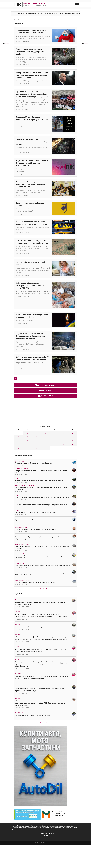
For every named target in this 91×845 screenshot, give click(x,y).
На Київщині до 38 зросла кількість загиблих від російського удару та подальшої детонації (42, 547)
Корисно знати (19, 461)
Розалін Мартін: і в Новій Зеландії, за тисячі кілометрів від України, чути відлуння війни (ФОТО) (40, 603)
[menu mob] (77, 4)
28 (18, 448)
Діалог (18, 593)
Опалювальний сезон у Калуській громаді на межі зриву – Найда (31, 31)
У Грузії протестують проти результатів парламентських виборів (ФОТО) (32, 141)
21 (18, 444)
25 (54, 444)
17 (45, 441)
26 (63, 444)
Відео (17, 659)
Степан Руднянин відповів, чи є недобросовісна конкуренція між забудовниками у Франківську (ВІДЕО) (43, 538)
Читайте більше (45, 589)
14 (18, 441)
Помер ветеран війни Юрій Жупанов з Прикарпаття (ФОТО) (35, 529)
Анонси (18, 647)
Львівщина (18, 571)
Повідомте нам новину (46, 385)
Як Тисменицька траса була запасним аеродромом (32, 715)
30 (36, 448)
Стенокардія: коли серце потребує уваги (31, 263)
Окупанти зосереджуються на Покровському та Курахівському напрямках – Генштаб (30, 336)
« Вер (16, 452)
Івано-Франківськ (20, 535)
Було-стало (19, 624)
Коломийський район (21, 554)
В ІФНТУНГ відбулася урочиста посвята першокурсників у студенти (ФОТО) (41, 505)
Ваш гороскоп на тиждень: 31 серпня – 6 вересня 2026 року (35, 512)
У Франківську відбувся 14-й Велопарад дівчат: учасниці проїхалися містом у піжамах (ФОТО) (41, 488)
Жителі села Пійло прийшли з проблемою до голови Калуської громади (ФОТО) (30, 184)
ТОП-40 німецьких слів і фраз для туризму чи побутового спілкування (32, 241)
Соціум (17, 478)
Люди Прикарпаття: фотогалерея (24, 485)
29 (27, 448)
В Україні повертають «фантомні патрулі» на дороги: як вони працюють (39, 480)
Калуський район (20, 563)
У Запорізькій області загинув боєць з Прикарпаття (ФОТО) (32, 316)
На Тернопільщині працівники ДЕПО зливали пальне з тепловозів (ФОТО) (32, 358)
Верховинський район (21, 527)
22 (27, 444)
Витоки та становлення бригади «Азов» (30, 204)
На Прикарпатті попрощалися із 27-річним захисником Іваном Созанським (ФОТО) (41, 471)
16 (36, 441)
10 (45, 437)
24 (45, 444)
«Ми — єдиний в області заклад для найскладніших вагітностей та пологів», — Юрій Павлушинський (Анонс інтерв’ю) (41, 650)
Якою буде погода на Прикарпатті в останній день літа (33, 463)
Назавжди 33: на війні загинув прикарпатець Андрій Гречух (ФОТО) (32, 118)
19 (63, 441)
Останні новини (23, 455)
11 (54, 437)
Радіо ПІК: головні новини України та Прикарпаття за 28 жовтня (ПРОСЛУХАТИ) (32, 163)
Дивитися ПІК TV (46, 396)
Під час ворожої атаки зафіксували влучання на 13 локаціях (35, 582)
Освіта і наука (19, 502)
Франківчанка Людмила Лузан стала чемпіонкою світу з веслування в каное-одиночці (41, 521)
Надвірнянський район (22, 468)
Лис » (75, 452)
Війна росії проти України (22, 544)
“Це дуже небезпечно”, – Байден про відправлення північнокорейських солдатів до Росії (32, 74)
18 (54, 441)
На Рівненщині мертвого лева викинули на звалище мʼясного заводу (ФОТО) (30, 285)
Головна (16, 19)
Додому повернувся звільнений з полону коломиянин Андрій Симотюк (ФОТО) (42, 497)
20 (72, 441)
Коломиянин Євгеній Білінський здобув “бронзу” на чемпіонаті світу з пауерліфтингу (39, 556)
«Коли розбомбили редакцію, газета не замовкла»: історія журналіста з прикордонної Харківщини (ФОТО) (39, 690)
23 (36, 444)
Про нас (45, 835)
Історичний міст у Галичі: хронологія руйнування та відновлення (37, 627)
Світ (16, 599)
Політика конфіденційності (45, 833)
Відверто (18, 673)
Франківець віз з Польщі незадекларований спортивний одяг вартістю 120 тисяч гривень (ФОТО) (32, 94)
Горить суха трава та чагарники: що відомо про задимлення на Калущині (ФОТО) (42, 565)
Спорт (16, 518)
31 (45, 448)
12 (63, 437)
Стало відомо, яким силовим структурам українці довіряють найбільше (30, 51)
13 (72, 437)
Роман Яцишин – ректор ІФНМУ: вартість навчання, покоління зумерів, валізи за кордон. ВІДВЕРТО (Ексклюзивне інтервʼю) (43, 677)
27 (72, 444)
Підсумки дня (46, 391)
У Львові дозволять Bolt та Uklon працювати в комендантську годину (32, 223)
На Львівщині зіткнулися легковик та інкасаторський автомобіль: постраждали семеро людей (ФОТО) (42, 573)
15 (27, 441)
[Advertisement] (27, 411)
